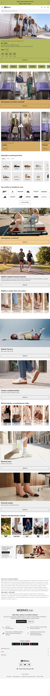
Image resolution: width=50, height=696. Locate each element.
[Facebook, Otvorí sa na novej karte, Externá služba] (29, 664)
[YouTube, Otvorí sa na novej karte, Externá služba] (25, 664)
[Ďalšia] (48, 2)
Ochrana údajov (40, 676)
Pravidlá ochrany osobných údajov (28, 676)
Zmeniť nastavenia (16, 676)
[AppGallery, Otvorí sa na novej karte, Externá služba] (34, 644)
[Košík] (47, 7)
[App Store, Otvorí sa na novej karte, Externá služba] (25, 644)
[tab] (3, 158)
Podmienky (9, 676)
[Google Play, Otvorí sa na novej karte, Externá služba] (16, 644)
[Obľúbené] (44, 7)
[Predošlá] (1, 2)
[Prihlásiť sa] (41, 7)
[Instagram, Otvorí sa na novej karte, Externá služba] (20, 664)
